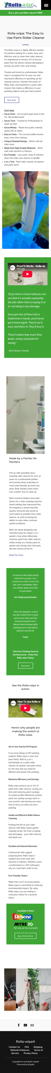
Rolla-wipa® (25, 1042)
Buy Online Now (25, 936)
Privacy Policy (31, 1053)
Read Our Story (16, 555)
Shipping (38, 1047)
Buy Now (11, 100)
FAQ (27, 1047)
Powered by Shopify (25, 1064)
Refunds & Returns (19, 1050)
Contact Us (14, 1047)
